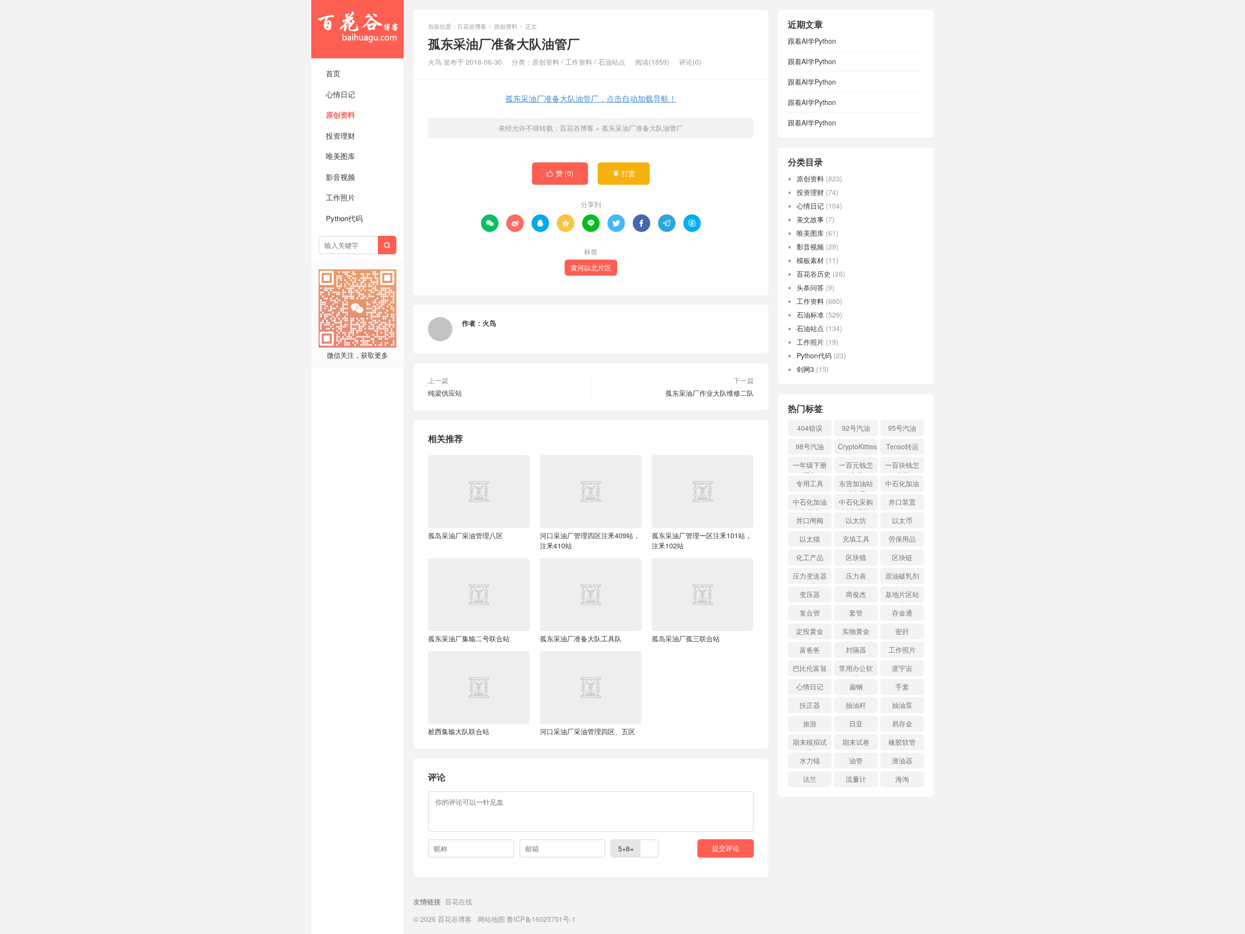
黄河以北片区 (590, 267)
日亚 (856, 723)
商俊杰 (856, 594)
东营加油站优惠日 (856, 485)
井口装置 (902, 502)
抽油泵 (902, 705)
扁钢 (856, 686)
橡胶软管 (902, 742)
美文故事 (810, 219)
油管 (856, 760)
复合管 (810, 612)
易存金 (902, 723)
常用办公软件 (856, 669)
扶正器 (810, 705)
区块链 (902, 557)
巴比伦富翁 (810, 668)
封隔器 (856, 649)
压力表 (856, 576)
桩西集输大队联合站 (458, 731)
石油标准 (810, 314)
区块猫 (856, 557)
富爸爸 (810, 649)
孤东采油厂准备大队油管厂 (642, 128)
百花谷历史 (814, 274)
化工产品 (809, 557)
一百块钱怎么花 (902, 466)
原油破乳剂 (902, 576)
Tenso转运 (902, 446)
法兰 (810, 779)
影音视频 (340, 177)
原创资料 (340, 114)
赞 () (560, 173)
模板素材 (810, 260)
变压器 (810, 594)
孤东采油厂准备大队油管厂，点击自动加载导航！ (590, 98)
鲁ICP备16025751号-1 (541, 919)
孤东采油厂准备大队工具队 (581, 638)
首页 (333, 73)
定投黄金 (809, 631)
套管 (856, 612)
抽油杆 (856, 705)
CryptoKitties (857, 446)
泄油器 (902, 760)
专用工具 (809, 483)
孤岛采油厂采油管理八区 (465, 535)
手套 (902, 686)
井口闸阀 (809, 520)
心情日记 (340, 94)
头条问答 (810, 287)
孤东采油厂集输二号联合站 (469, 638)
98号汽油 (810, 446)
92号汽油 (856, 428)
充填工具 (856, 539)
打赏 (623, 173)
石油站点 (611, 62)
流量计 (856, 779)
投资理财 (340, 135)
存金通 (902, 612)
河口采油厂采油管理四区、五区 (587, 731)
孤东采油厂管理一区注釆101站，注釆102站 (702, 540)
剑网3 (805, 369)
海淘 (902, 779)
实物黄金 (856, 631)
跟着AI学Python (812, 41)
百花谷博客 (357, 29)
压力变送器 (810, 576)
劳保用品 (902, 539)
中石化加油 (902, 483)
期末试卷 (856, 742)
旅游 (810, 723)
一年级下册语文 (810, 466)
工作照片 (340, 197)
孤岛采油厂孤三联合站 (686, 638)
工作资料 (578, 62)
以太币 (902, 520)
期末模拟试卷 (810, 743)
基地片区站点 (902, 595)
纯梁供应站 (445, 393)
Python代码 (344, 218)
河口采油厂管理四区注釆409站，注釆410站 (590, 540)
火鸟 (489, 323)
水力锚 (810, 760)
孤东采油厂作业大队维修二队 (709, 393)
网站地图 (491, 919)
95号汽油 (902, 428)
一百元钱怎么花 (856, 466)
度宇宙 (902, 668)
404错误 (809, 428)
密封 (902, 631)
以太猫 (810, 539)
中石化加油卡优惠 (810, 503)
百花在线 (458, 901)
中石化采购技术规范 (856, 503)
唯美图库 (340, 156)
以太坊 (856, 520)
